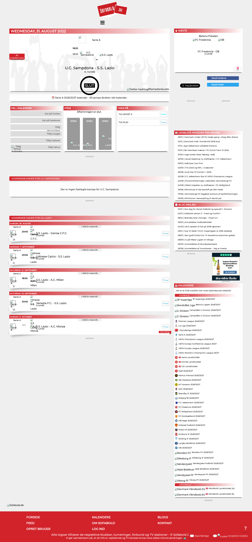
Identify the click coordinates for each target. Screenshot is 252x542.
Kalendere (101, 517)
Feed (30, 523)
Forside (33, 517)
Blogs (163, 517)
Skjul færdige (202, 536)
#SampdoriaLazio (158, 89)
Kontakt (165, 523)
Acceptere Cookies (238, 536)
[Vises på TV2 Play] (165, 233)
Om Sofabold (103, 523)
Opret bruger (38, 529)
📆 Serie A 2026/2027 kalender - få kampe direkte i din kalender (89, 97)
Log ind (98, 529)
